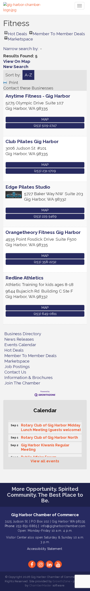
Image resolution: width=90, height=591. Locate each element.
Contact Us (15, 372)
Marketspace (20, 38)
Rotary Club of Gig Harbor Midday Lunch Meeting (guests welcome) (51, 426)
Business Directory (22, 333)
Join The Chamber (22, 383)
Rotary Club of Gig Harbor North (49, 437)
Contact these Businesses (28, 88)
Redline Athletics (24, 278)
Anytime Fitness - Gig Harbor (37, 96)
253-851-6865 (26, 526)
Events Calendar (20, 344)
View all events (45, 461)
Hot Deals (17, 32)
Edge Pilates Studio (27, 187)
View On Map (16, 61)
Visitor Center (16, 537)
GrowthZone (61, 581)
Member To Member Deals (59, 32)
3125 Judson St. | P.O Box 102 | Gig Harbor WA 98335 (45, 521)
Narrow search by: (20, 48)
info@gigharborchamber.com (63, 526)
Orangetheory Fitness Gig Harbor (43, 232)
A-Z (28, 74)
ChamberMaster (40, 585)
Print (13, 82)
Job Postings (17, 366)
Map (45, 119)
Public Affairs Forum (38, 456)
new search (15, 66)
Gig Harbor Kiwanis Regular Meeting (45, 446)
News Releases (19, 339)
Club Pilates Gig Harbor (32, 141)
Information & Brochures (28, 377)
